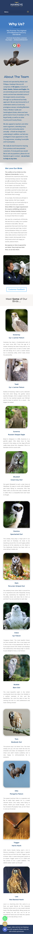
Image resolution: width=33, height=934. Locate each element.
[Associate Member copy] (19, 47)
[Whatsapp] (5, 918)
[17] (15, 47)
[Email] (5, 923)
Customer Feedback (16, 289)
